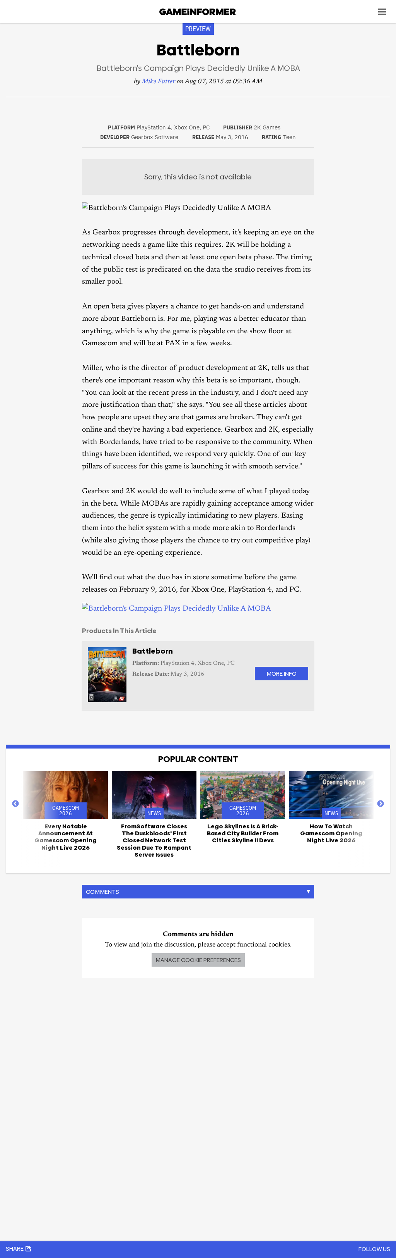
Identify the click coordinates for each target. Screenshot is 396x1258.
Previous (15, 804)
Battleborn (152, 651)
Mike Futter (158, 82)
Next (380, 804)
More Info (281, 673)
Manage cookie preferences (198, 960)
